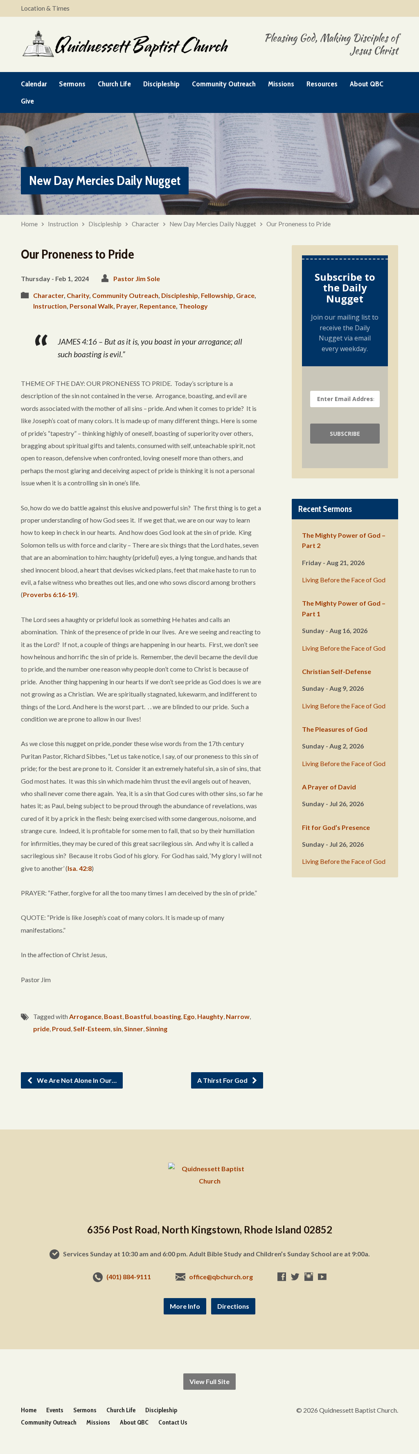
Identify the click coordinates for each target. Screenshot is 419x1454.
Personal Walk (91, 306)
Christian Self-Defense (336, 671)
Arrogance (85, 1016)
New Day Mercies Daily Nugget (104, 180)
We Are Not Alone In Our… (76, 1080)
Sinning (156, 1028)
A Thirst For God (223, 1080)
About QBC (366, 84)
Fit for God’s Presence (336, 827)
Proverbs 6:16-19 (49, 594)
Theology (193, 306)
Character (145, 224)
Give (27, 101)
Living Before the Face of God (343, 580)
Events (54, 1410)
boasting (167, 1016)
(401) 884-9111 (128, 1276)
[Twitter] (295, 1276)
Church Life (114, 84)
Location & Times (45, 8)
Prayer (126, 306)
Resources (322, 84)
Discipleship (161, 84)
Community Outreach (224, 84)
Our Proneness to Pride (298, 224)
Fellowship (217, 295)
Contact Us (172, 1422)
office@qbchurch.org (221, 1276)
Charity (78, 295)
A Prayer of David (329, 787)
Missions (281, 84)
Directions (233, 1306)
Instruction (63, 224)
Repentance (158, 306)
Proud (61, 1028)
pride (41, 1028)
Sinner (133, 1028)
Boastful (138, 1016)
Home (29, 224)
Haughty (210, 1016)
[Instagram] (308, 1276)
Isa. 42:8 (80, 868)
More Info (185, 1306)
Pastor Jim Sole (136, 278)
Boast (113, 1016)
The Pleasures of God (334, 729)
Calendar (34, 84)
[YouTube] (322, 1276)
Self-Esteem (91, 1028)
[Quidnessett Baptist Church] (209, 1181)
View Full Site (209, 1381)
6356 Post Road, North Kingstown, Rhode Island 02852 (209, 1229)
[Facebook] (281, 1276)
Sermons (72, 84)
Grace (245, 295)
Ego (189, 1016)
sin (117, 1028)
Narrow (238, 1016)
